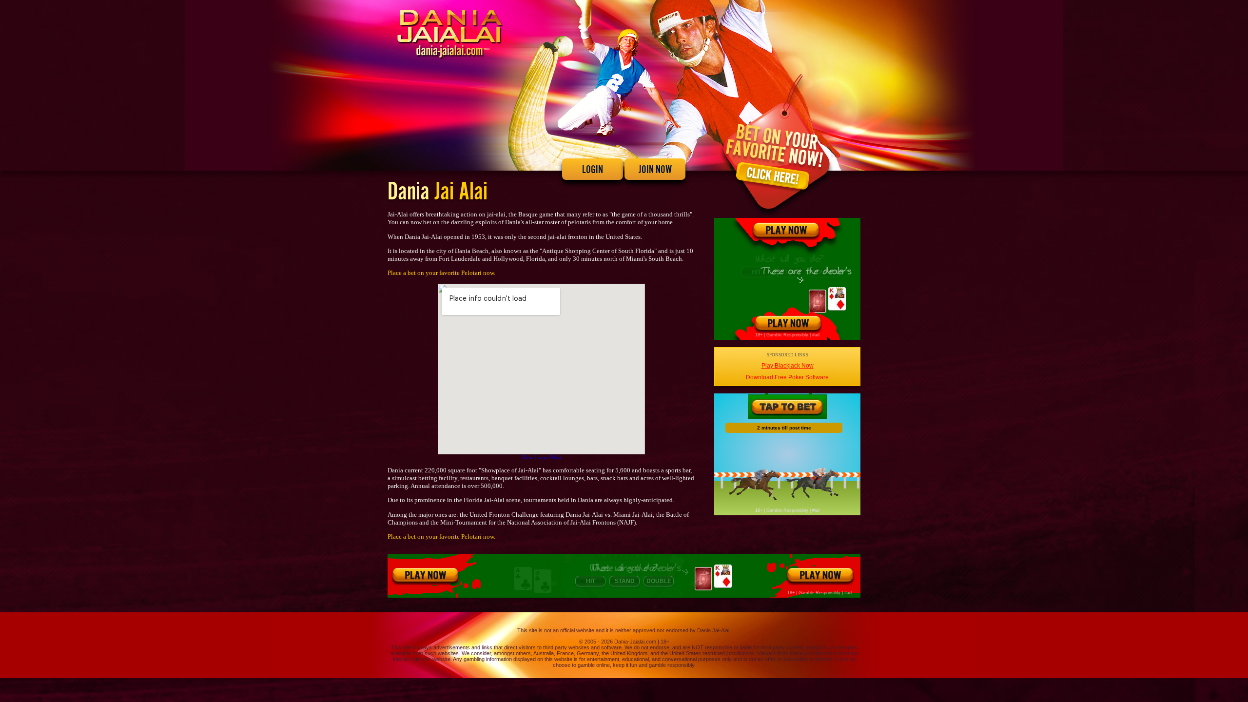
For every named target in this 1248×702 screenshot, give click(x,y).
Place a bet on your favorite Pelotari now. (441, 272)
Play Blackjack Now (787, 365)
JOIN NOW (655, 169)
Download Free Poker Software (787, 377)
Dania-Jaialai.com (635, 641)
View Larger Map (541, 457)
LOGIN (592, 169)
